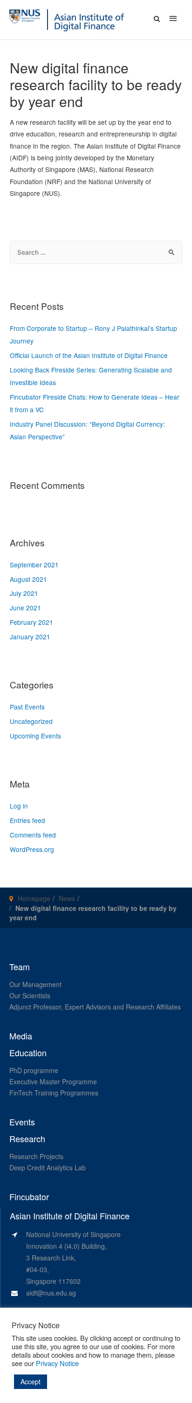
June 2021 (25, 607)
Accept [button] (31, 1381)
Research (27, 1139)
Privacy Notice (57, 1363)
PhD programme (33, 1070)
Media (20, 1036)
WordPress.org (32, 849)
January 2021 (30, 636)
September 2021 (34, 564)
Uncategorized (31, 721)
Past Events (27, 706)
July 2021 (24, 593)
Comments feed (33, 834)
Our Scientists (29, 995)
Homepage (34, 898)
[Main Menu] (173, 18)
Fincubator (29, 1197)
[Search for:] (96, 252)
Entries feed (27, 820)
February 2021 (31, 622)
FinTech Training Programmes (53, 1092)
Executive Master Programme (53, 1081)
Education (28, 1053)
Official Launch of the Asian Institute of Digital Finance (89, 355)
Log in (19, 805)
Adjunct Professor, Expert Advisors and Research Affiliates (95, 1006)
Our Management (35, 984)
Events (22, 1122)
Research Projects (36, 1156)
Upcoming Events (35, 735)
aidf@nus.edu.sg (51, 1292)
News (67, 898)
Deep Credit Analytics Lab (47, 1167)
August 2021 (28, 579)
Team (19, 967)
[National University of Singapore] (24, 15)
